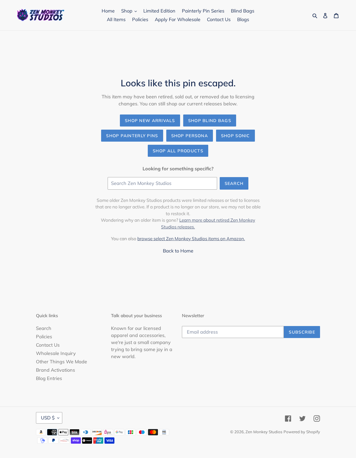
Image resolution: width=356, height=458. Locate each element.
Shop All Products (178, 150)
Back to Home (178, 251)
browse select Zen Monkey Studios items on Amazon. (191, 238)
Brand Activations (55, 370)
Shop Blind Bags (209, 120)
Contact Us (48, 345)
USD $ (48, 418)
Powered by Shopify (302, 431)
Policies (44, 337)
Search (234, 183)
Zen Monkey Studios (263, 431)
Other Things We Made (61, 362)
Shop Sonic (235, 135)
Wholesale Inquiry (56, 353)
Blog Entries (49, 378)
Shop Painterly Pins (132, 135)
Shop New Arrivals (150, 120)
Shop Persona (189, 135)
